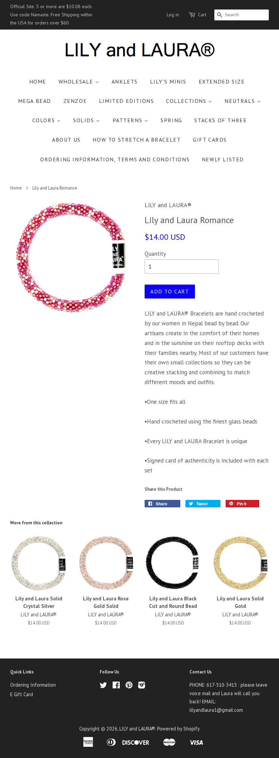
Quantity (155, 253)
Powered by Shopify (178, 728)
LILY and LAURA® (137, 728)
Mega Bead (34, 100)
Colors (44, 120)
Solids (84, 120)
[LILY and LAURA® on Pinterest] (129, 686)
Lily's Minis (168, 81)
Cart (202, 15)
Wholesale (77, 81)
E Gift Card (21, 694)
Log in (173, 15)
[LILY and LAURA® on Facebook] (116, 686)
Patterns (128, 120)
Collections (187, 100)
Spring (171, 120)
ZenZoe (75, 100)
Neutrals (241, 100)
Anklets (125, 81)
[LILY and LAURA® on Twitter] (103, 686)
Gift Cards (210, 139)
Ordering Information (33, 685)
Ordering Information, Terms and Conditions (115, 159)
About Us (66, 139)
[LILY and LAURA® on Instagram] (141, 686)
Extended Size (222, 81)
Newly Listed (223, 159)
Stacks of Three (220, 120)
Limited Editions (126, 100)
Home (37, 81)
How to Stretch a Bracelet (137, 139)
